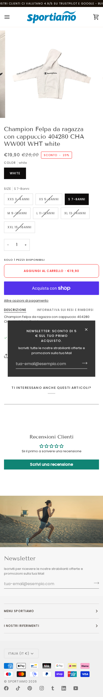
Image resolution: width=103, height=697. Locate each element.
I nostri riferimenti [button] (21, 626)
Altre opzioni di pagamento (26, 300)
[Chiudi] (88, 329)
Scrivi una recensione (51, 464)
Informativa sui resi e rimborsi (65, 310)
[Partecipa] (83, 363)
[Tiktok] (18, 688)
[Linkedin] (64, 688)
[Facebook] (6, 688)
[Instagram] (42, 688)
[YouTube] (76, 688)
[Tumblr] (53, 688)
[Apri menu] (11, 17)
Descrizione (15, 310)
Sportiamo (18, 681)
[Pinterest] (30, 688)
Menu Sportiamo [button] (19, 611)
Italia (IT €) (18, 653)
